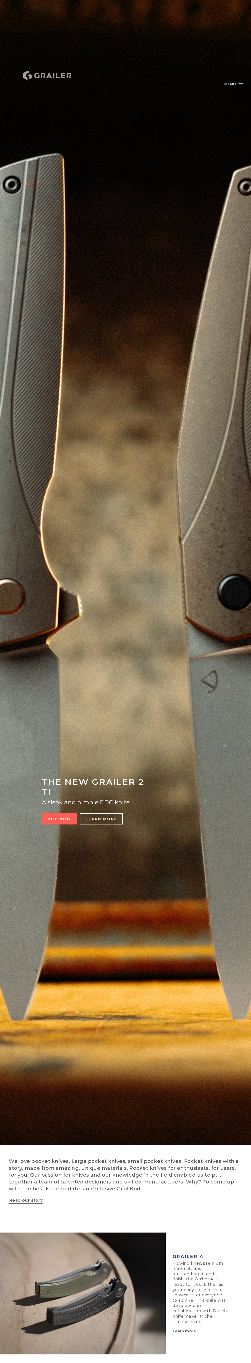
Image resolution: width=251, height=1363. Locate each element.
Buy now (59, 819)
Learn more (101, 819)
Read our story (26, 1200)
